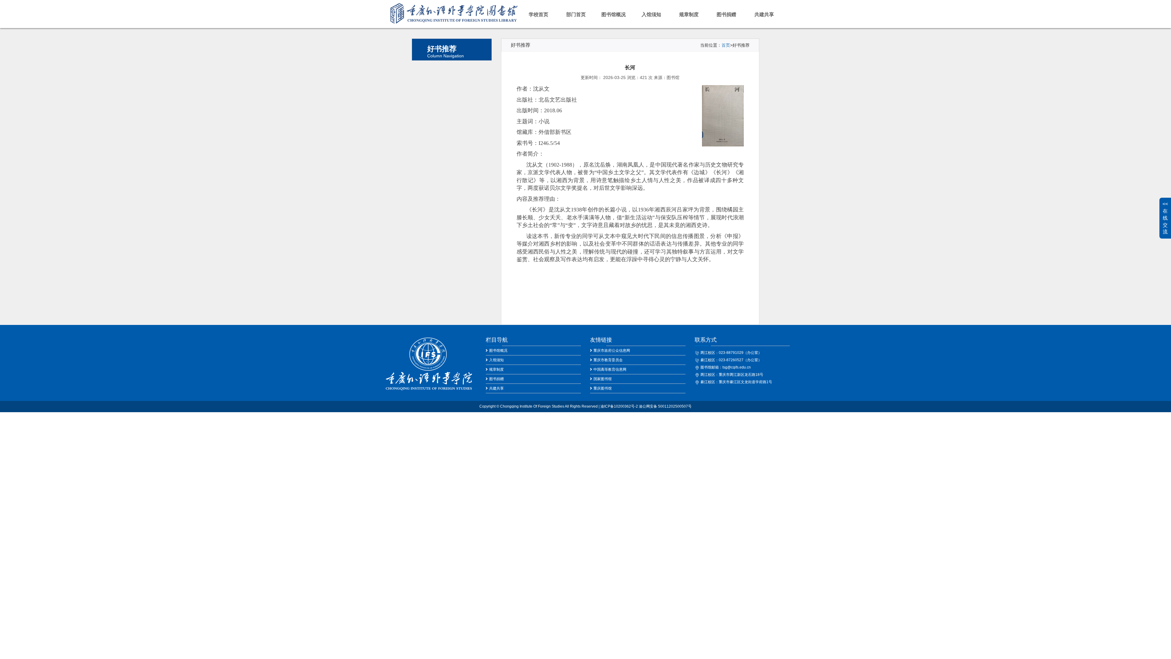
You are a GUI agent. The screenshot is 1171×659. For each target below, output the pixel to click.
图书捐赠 (726, 14)
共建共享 (764, 14)
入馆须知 (651, 14)
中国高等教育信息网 (609, 369)
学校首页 (538, 14)
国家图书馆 (602, 379)
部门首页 (576, 14)
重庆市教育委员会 (608, 360)
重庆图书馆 (602, 388)
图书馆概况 (613, 14)
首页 (726, 45)
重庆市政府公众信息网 (611, 350)
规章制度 (689, 14)
